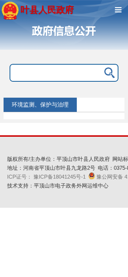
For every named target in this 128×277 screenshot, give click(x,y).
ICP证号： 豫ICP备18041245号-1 (46, 177)
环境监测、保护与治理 (40, 105)
